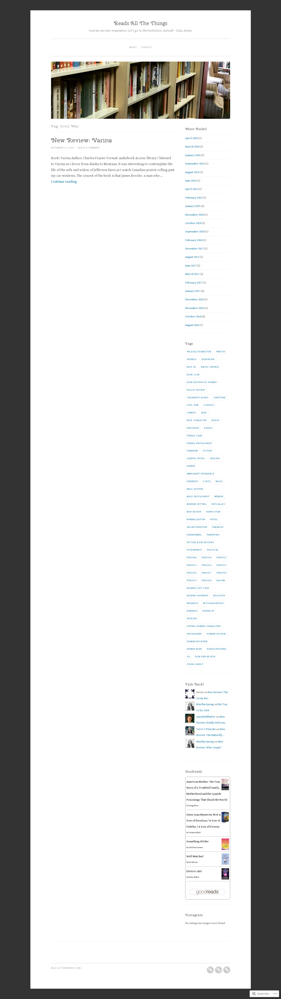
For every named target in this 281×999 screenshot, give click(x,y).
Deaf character (197, 420)
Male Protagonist (198, 496)
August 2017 (192, 257)
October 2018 (193, 223)
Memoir (218, 496)
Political (213, 549)
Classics (209, 405)
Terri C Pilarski (206, 729)
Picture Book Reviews (200, 542)
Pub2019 (192, 580)
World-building (217, 649)
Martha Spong (205, 704)
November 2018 (194, 214)
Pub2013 (192, 565)
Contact (146, 47)
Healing (215, 458)
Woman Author (216, 633)
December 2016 (194, 299)
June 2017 (190, 265)
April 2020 (191, 138)
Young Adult (195, 664)
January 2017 (192, 291)
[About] (218, 969)
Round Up (208, 611)
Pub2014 (207, 565)
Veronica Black (195, 832)
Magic (219, 481)
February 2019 (193, 197)
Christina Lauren (196, 847)
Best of (191, 367)
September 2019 (195, 163)
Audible (192, 359)
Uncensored (194, 633)
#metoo (220, 351)
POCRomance (194, 549)
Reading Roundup (197, 595)
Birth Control (210, 367)
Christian (219, 397)
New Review (194, 511)
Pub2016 (192, 572)
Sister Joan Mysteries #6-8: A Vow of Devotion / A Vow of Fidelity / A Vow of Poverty (203, 820)
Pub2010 (207, 557)
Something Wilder (197, 841)
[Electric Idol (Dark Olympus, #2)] (225, 878)
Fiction (207, 450)
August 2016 (192, 325)
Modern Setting (197, 504)
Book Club (193, 374)
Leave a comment (89, 147)
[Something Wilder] (225, 849)
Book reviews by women (202, 382)
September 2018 (195, 231)
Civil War (193, 405)
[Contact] (226, 969)
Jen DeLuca (193, 862)
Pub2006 (192, 557)
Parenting (213, 534)
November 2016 (194, 308)
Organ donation (197, 527)
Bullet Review (196, 390)
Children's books (197, 397)
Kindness (192, 481)
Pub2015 (222, 565)
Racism (221, 580)
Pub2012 (222, 557)
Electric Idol (194, 871)
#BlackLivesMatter (199, 351)
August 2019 (192, 172)
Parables (217, 527)
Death (215, 420)
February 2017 (193, 282)
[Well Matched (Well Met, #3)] (225, 863)
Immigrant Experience (200, 473)
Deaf (204, 412)
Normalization (196, 519)
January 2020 (192, 155)
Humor (191, 466)
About (133, 47)
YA (188, 656)
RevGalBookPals (213, 603)
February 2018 (193, 240)
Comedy (191, 412)
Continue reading (64, 182)
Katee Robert (194, 877)
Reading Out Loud (198, 588)
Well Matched (194, 856)
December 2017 (194, 248)
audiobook (208, 359)
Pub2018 (222, 572)
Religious (219, 595)
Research (192, 603)
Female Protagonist (199, 443)
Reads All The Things (140, 23)
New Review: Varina (81, 140)
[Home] (210, 969)
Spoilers (192, 618)
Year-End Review (205, 656)
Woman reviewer (197, 641)
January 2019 (192, 206)
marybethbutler (205, 716)
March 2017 (192, 274)
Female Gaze (194, 435)
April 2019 (191, 189)
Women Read (194, 649)
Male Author (195, 489)
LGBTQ (207, 481)
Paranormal (194, 534)
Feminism (192, 450)
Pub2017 (207, 572)
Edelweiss (193, 428)
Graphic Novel (196, 458)
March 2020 (192, 146)
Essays (208, 428)
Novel (214, 519)
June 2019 (190, 180)
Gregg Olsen (193, 805)
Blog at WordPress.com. (66, 968)
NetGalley (218, 504)
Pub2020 (207, 580)
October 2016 (193, 316)
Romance (192, 611)
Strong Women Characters (204, 626)
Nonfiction (213, 511)
